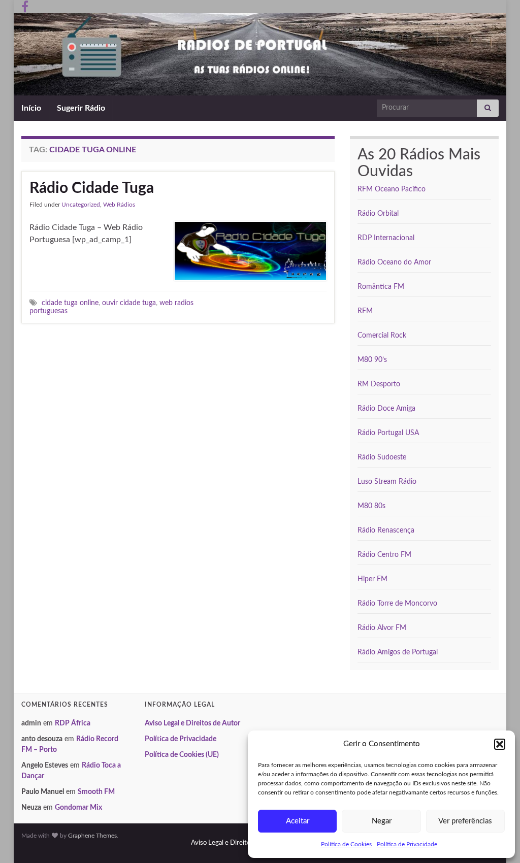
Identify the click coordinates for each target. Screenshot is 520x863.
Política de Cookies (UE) (182, 754)
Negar (382, 821)
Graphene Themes (92, 836)
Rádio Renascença (386, 530)
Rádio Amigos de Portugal (398, 652)
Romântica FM (381, 286)
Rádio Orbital (378, 213)
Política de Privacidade (407, 844)
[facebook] (24, 6)
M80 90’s (372, 359)
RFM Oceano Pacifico (392, 189)
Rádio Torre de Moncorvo (397, 603)
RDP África (72, 723)
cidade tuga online (70, 303)
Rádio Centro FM (384, 554)
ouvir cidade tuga (129, 303)
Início (31, 108)
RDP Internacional (386, 238)
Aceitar (297, 821)
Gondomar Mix (78, 807)
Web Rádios (119, 205)
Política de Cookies (346, 844)
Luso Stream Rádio (387, 481)
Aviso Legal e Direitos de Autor (192, 723)
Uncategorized (80, 205)
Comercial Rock (382, 335)
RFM (365, 311)
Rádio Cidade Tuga (91, 188)
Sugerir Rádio (81, 108)
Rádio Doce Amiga (386, 408)
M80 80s (371, 506)
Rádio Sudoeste (382, 457)
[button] (500, 744)
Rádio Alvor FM (382, 628)
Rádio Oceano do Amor (394, 262)
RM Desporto (379, 384)
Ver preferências (465, 821)
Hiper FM (372, 579)
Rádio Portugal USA (388, 433)
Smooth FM (96, 791)
